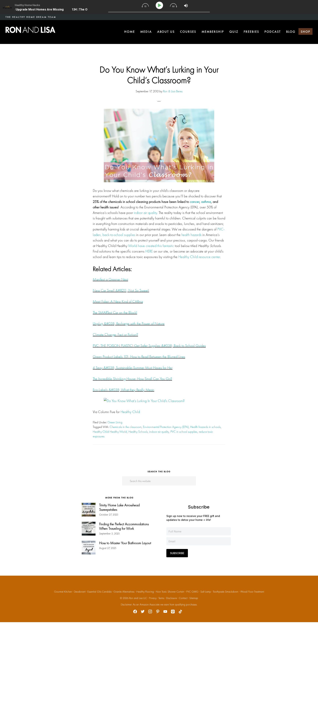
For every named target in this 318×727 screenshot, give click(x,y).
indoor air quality (145, 212)
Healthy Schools (138, 432)
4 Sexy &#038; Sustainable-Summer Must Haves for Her (132, 367)
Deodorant (79, 591)
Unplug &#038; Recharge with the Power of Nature (129, 323)
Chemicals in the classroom (126, 427)
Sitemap (193, 598)
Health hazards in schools (205, 427)
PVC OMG (192, 591)
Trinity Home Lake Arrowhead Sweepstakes (119, 507)
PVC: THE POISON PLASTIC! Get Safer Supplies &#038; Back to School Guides (149, 345)
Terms (161, 598)
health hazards (191, 234)
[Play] (160, 5)
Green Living (114, 422)
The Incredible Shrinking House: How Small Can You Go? (132, 378)
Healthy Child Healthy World (110, 432)
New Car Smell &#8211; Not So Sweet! (121, 290)
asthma (206, 201)
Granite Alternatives (124, 591)
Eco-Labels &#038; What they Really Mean (123, 389)
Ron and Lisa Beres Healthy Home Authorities (30, 30)
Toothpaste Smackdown (225, 591)
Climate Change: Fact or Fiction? (115, 334)
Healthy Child (130, 411)
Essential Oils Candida (99, 591)
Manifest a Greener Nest (110, 279)
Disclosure (171, 598)
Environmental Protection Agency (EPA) (166, 427)
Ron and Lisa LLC (138, 598)
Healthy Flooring (145, 591)
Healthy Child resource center (199, 256)
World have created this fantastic (151, 245)
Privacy (152, 598)
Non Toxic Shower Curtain (170, 591)
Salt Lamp (205, 591)
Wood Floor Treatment (252, 591)
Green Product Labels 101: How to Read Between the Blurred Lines (139, 356)
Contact (183, 598)
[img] (145, 5)
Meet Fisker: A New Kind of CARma (118, 301)
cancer (194, 201)
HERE (149, 251)
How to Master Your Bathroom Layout (125, 543)
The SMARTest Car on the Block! (115, 312)
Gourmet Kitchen (63, 591)
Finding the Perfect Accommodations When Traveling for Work (124, 526)
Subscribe (177, 553)
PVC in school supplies (183, 432)
